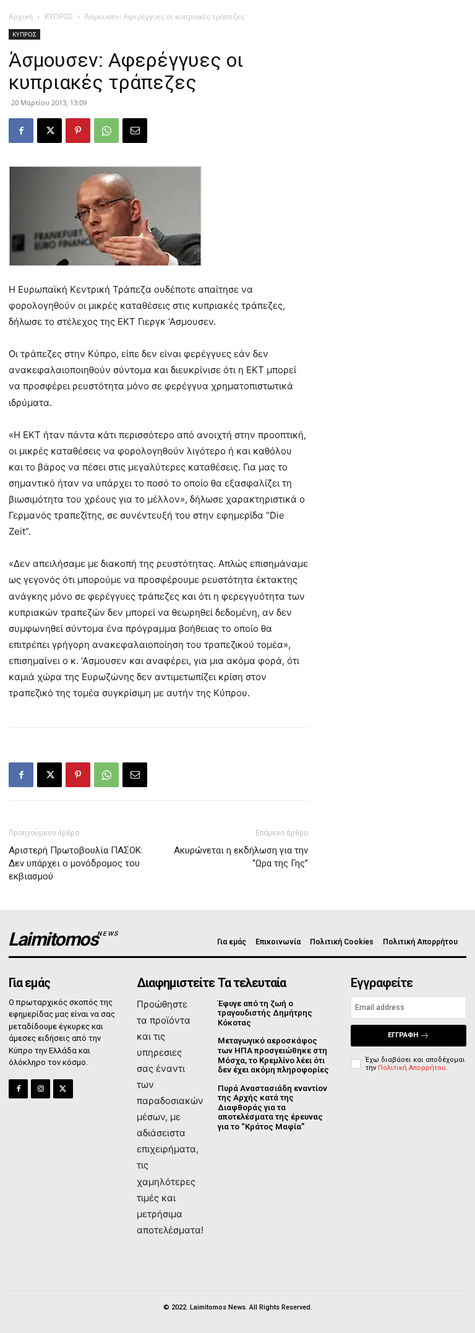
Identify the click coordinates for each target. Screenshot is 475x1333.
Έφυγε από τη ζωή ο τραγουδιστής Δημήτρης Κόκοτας (265, 1013)
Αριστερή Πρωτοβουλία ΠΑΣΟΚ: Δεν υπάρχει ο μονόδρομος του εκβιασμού (76, 863)
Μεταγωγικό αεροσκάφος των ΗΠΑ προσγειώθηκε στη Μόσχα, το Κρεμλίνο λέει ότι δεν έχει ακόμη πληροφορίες (273, 1055)
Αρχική (21, 16)
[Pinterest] (78, 130)
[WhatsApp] (106, 130)
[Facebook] (21, 130)
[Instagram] (40, 1088)
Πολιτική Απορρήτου (412, 1068)
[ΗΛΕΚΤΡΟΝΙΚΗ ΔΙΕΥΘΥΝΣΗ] (134, 130)
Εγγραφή (403, 1035)
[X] (49, 130)
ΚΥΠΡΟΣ (59, 16)
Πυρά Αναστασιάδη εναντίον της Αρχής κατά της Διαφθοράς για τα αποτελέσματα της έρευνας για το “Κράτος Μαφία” (272, 1107)
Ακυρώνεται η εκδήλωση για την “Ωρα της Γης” (241, 857)
